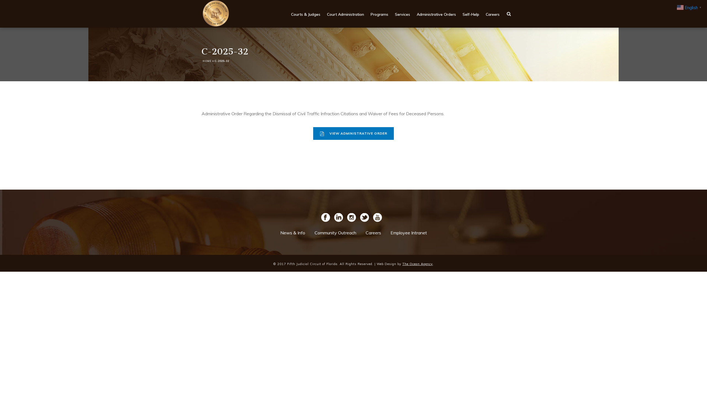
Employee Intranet (409, 232)
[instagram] (351, 217)
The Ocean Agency (417, 264)
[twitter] (364, 217)
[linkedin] (338, 217)
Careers (493, 14)
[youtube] (377, 217)
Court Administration (345, 14)
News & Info (292, 232)
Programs (379, 14)
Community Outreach (335, 232)
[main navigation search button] (509, 14)
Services (402, 14)
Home (207, 60)
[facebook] (325, 217)
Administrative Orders (436, 14)
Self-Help (471, 14)
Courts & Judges (305, 14)
